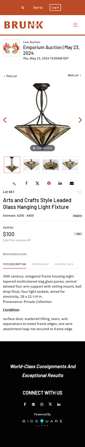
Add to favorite (79, 192)
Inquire (77, 215)
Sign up (38, 7)
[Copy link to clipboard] (14, 183)
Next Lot (73, 75)
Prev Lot (11, 76)
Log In (55, 7)
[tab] (14, 266)
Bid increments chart (15, 253)
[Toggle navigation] (75, 24)
